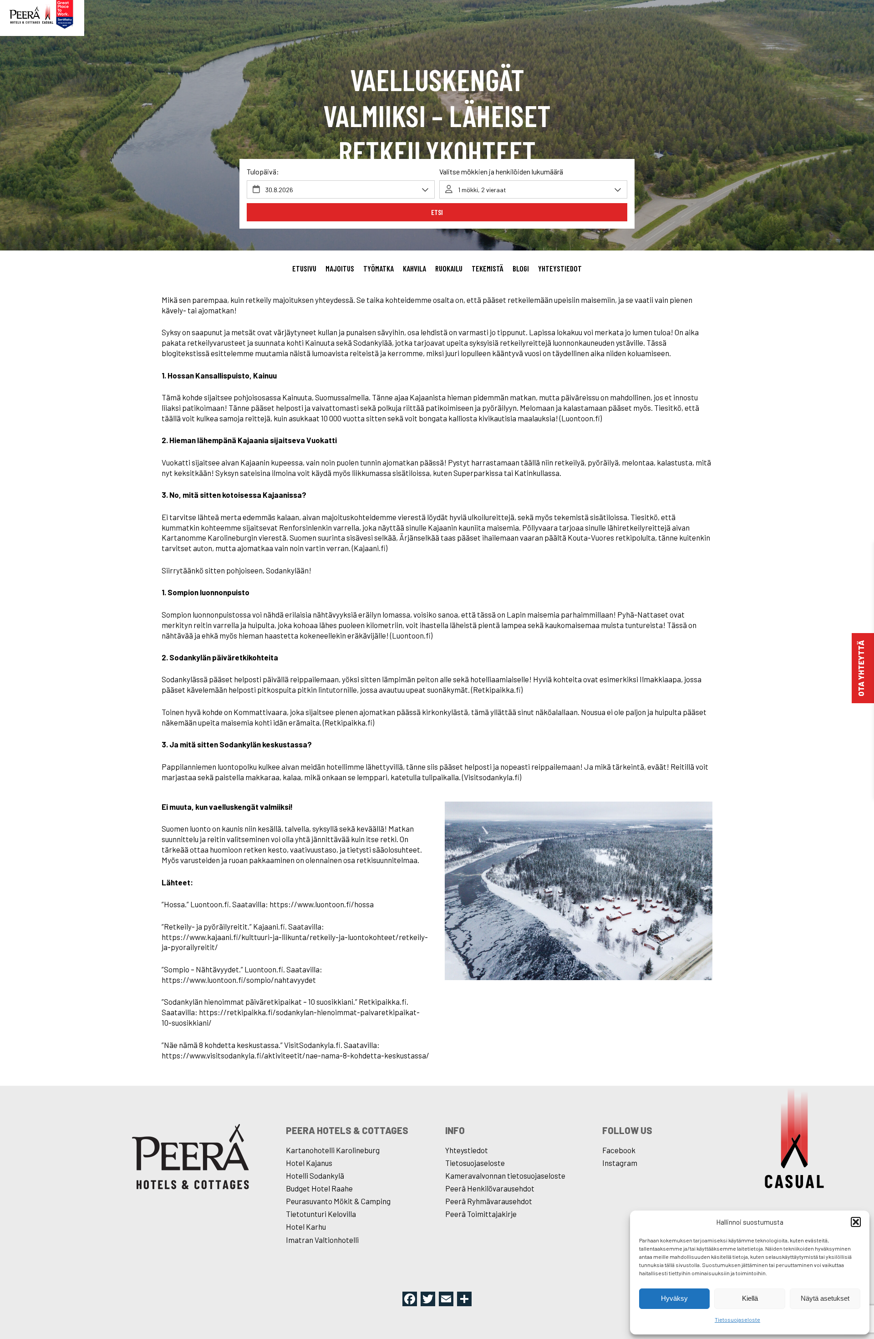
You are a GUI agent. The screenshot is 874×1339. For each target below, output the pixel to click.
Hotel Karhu (306, 1226)
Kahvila (414, 268)
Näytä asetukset (825, 1298)
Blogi (521, 268)
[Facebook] (410, 1300)
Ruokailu (448, 268)
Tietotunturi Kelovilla (321, 1213)
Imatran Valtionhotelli (322, 1239)
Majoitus (339, 268)
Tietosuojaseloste (737, 1319)
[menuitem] (304, 268)
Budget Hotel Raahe (319, 1188)
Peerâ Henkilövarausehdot (489, 1188)
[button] (855, 1222)
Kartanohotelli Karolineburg (333, 1150)
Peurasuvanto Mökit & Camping (338, 1201)
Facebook (618, 1150)
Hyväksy (674, 1298)
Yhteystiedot (560, 268)
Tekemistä (487, 268)
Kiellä (750, 1298)
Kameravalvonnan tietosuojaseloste (505, 1175)
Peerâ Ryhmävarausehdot (488, 1201)
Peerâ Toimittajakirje (481, 1213)
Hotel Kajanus (309, 1162)
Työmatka (378, 268)
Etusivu (304, 268)
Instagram (619, 1162)
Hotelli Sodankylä (315, 1175)
